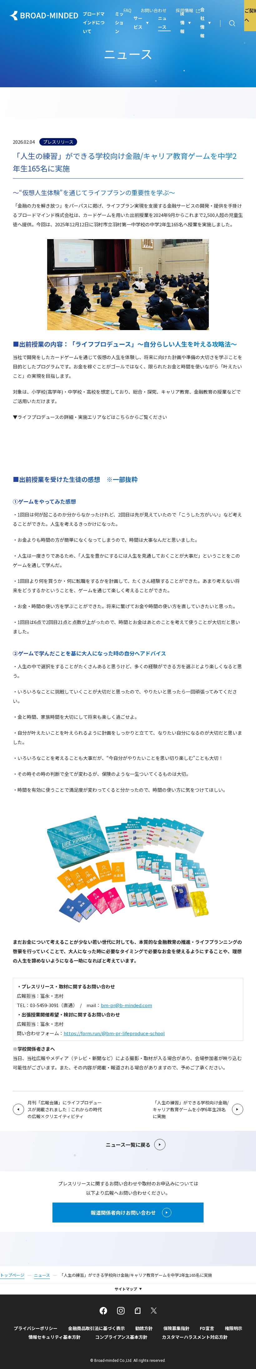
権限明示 (233, 1328)
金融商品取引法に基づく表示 (96, 1328)
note (138, 1311)
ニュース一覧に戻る (128, 1144)
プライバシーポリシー (35, 1328)
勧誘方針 (144, 1328)
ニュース (162, 22)
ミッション (119, 22)
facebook (103, 1310)
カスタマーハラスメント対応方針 (195, 1337)
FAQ (127, 10)
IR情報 (182, 22)
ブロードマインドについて (94, 22)
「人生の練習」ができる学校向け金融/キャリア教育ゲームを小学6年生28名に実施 (191, 1109)
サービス (138, 22)
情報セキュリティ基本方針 (54, 1337)
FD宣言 (207, 1328)
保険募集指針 (176, 1328)
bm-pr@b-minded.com (126, 1005)
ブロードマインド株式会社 (43, 15)
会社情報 (202, 22)
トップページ (12, 1275)
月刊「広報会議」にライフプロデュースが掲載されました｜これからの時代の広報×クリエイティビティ (64, 1109)
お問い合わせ (153, 10)
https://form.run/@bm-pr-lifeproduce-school (114, 1033)
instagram (121, 1310)
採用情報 (184, 10)
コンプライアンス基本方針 (121, 1337)
